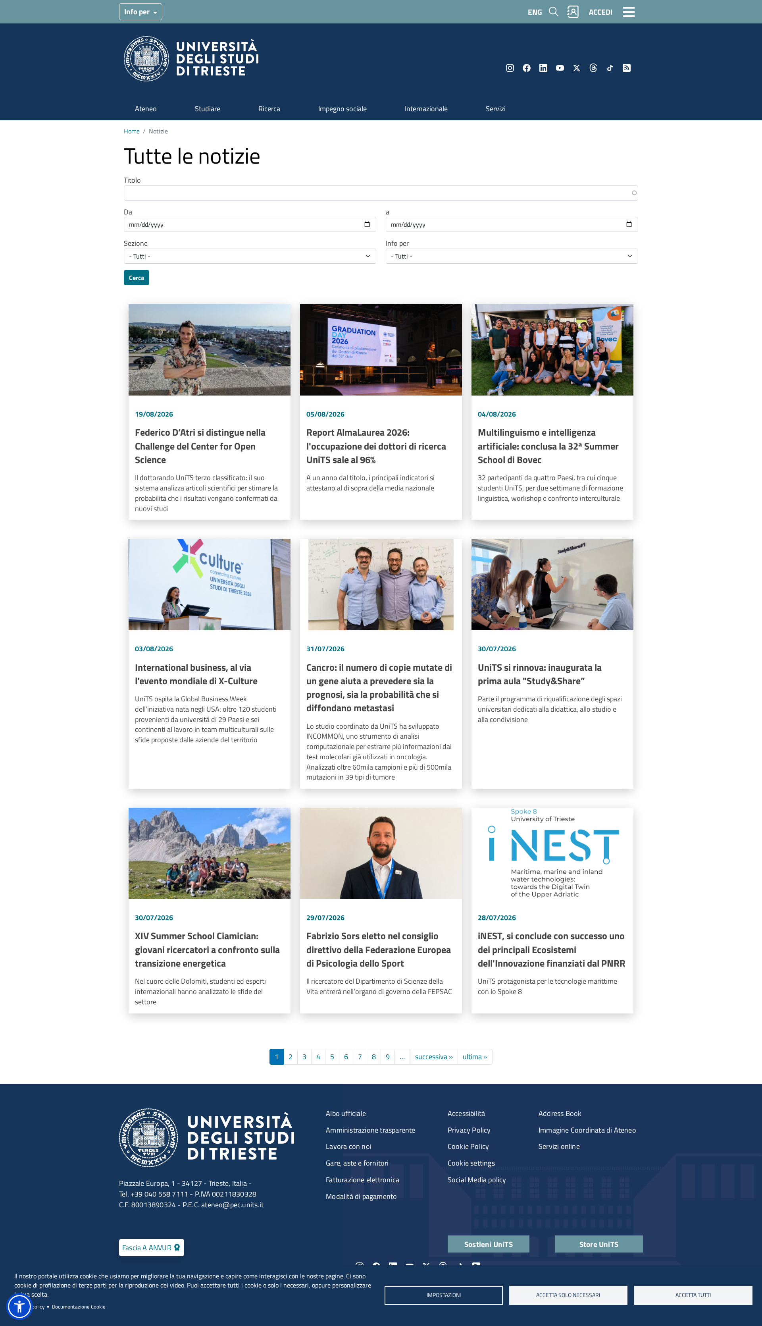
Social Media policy (477, 1179)
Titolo (132, 180)
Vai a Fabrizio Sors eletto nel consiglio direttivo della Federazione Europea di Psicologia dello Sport (381, 910)
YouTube (560, 68)
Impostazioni (443, 1295)
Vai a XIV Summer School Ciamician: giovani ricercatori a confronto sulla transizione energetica (210, 910)
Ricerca (269, 108)
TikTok (610, 68)
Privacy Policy (469, 1130)
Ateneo (146, 108)
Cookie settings (471, 1163)
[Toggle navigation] (629, 11)
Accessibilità (466, 1113)
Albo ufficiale (346, 1113)
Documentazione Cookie (79, 1307)
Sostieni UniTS (488, 1244)
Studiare (207, 108)
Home (132, 131)
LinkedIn (543, 68)
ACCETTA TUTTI (693, 1295)
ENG (535, 11)
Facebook (526, 68)
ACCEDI (600, 11)
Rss (627, 68)
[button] (19, 1306)
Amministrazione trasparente (370, 1130)
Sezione (136, 243)
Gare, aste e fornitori (357, 1163)
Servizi (496, 108)
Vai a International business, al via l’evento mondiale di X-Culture (210, 664)
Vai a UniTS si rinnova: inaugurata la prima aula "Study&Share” (552, 664)
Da (128, 212)
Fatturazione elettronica (362, 1179)
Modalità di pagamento (361, 1196)
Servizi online (559, 1146)
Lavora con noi (348, 1146)
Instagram (510, 68)
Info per (137, 11)
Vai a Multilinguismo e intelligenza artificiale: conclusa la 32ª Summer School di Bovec (552, 412)
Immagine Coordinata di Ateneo (587, 1130)
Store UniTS (598, 1244)
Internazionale (426, 108)
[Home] (191, 61)
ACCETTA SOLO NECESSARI (568, 1295)
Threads (593, 68)
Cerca (136, 277)
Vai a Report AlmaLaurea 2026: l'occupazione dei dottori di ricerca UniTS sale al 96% (381, 412)
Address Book (560, 1113)
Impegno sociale (342, 108)
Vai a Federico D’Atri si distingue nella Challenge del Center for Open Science (210, 412)
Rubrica (573, 11)
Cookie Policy (468, 1146)
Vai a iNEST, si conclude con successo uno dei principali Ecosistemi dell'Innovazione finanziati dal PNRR (552, 910)
